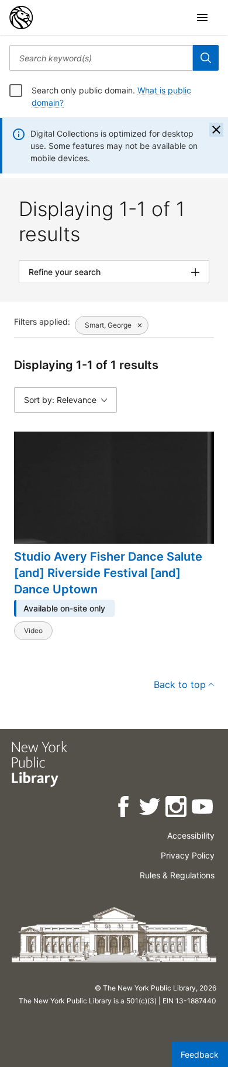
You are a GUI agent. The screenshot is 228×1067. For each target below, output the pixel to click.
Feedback (200, 1054)
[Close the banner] (216, 130)
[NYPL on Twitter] (150, 808)
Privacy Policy (188, 855)
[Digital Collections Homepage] (21, 17)
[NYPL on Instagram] (176, 808)
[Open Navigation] (202, 17)
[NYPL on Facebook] (124, 808)
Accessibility (191, 835)
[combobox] (101, 58)
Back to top (180, 684)
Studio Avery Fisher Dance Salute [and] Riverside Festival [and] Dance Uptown (108, 573)
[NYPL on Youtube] (203, 808)
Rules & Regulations (177, 875)
